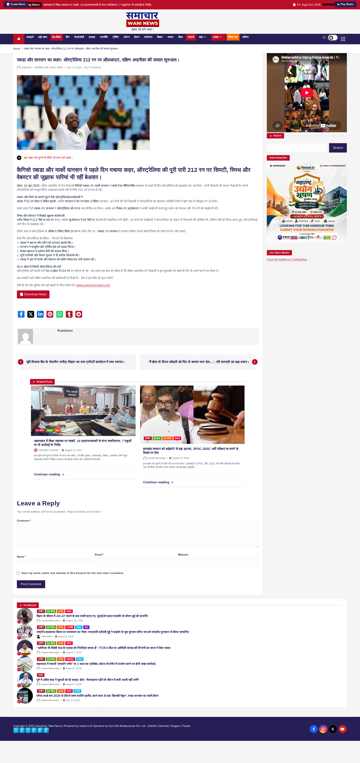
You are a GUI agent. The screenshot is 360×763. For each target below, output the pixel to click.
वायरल (53, 67)
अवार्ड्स (29, 36)
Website (183, 554)
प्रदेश (216, 36)
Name (21, 556)
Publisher (27, 67)
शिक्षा (180, 36)
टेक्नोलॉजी (79, 36)
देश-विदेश (56, 36)
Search (277, 136)
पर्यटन (127, 36)
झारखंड (157, 438)
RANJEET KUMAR (48, 450)
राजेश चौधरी (46, 636)
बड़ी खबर (42, 36)
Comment (24, 520)
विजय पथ (233, 36)
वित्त (67, 36)
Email (99, 554)
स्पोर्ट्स (191, 36)
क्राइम (92, 36)
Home (16, 48)
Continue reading (47, 474)
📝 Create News (16, 4)
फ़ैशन (136, 36)
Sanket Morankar (157, 458)
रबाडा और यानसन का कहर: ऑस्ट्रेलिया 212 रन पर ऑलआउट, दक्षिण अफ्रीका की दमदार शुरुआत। (71, 48)
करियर (245, 36)
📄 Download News (33, 294)
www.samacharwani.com (93, 285)
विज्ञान (160, 36)
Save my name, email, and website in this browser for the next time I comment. (73, 572)
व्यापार (171, 36)
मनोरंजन (148, 36)
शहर (201, 36)
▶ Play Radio (345, 4)
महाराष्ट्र (70, 659)
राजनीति (104, 36)
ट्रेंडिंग (115, 36)
